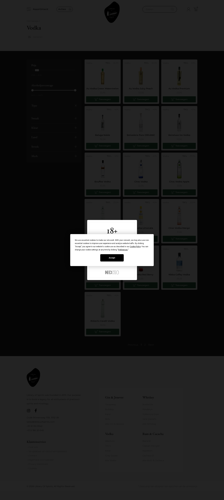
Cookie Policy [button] (135, 247)
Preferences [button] (123, 250)
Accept (112, 258)
